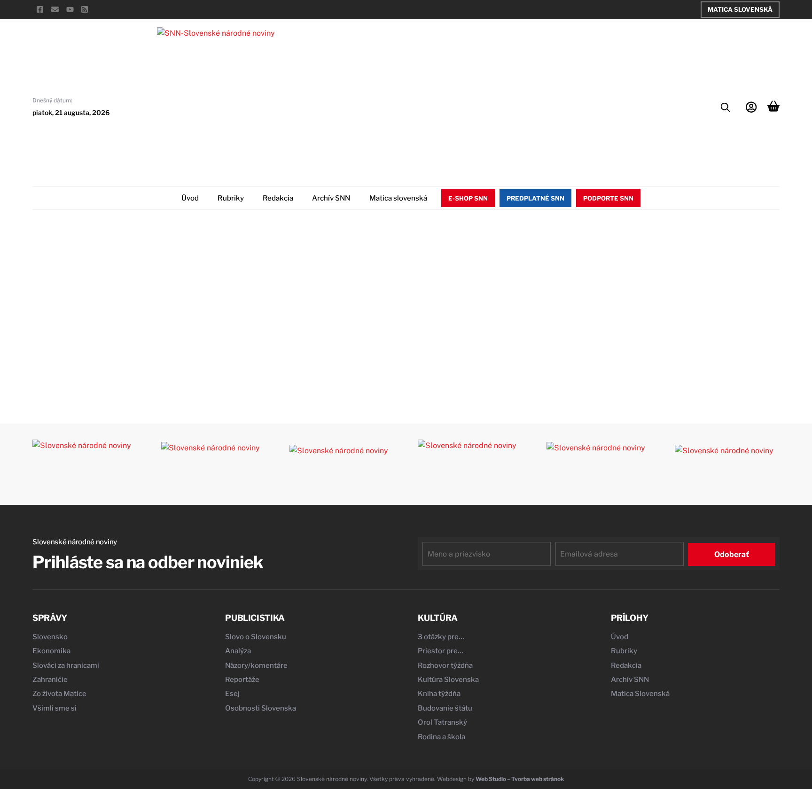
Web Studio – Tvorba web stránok (520, 778)
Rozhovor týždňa (445, 665)
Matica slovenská (398, 198)
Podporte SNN (608, 198)
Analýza (238, 651)
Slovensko (50, 637)
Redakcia (278, 198)
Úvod (190, 198)
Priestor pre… (440, 651)
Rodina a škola (441, 737)
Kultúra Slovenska (448, 679)
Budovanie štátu (445, 708)
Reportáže (242, 679)
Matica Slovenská (740, 9)
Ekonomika (51, 651)
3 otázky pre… (441, 637)
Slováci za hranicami (65, 665)
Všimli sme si (54, 708)
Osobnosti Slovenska (260, 708)
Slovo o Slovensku (255, 637)
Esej (232, 693)
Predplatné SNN (535, 198)
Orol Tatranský (442, 722)
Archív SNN (331, 198)
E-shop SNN (468, 198)
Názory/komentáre (256, 665)
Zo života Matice (59, 693)
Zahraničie (50, 679)
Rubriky (231, 198)
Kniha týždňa (439, 693)
